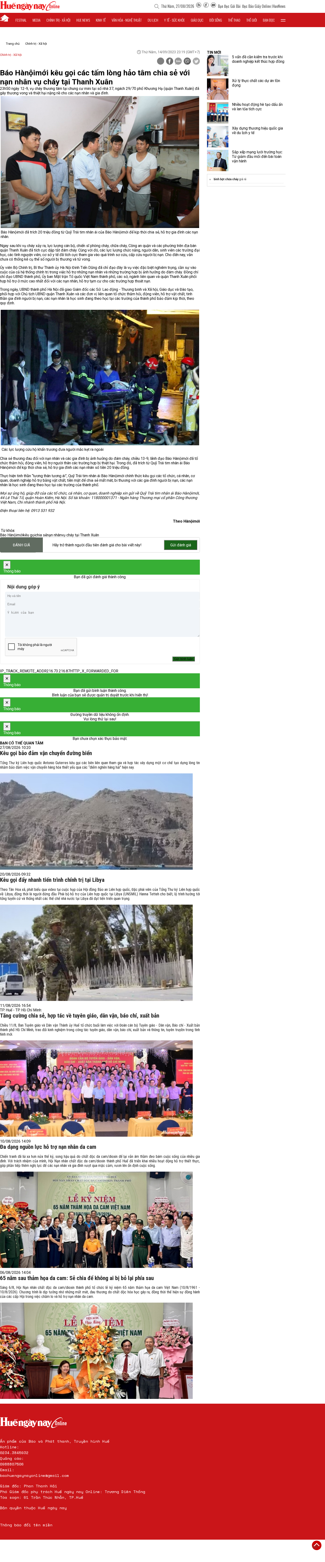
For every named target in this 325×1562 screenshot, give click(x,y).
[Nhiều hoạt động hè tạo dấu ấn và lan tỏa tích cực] (217, 113)
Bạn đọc (269, 20)
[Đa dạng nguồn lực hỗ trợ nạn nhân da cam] (96, 1220)
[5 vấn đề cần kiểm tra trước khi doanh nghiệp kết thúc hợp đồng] (217, 65)
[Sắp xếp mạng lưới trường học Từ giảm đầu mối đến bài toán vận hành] (217, 160)
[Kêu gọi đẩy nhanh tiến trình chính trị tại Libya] (96, 953)
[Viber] (187, 62)
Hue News (83, 20)
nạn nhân (54, 535)
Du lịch (153, 20)
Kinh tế (101, 20)
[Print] (160, 61)
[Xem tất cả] (283, 20)
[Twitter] (196, 62)
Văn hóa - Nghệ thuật (127, 20)
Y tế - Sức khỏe (174, 20)
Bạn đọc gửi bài (229, 6)
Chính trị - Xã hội (36, 43)
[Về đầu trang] (316, 1545)
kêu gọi (29, 535)
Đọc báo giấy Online (256, 6)
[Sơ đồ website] (199, 6)
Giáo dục (197, 20)
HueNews (279, 6)
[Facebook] (206, 6)
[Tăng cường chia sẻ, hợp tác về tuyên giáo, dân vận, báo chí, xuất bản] (96, 1088)
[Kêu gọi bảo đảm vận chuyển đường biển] (96, 821)
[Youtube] (213, 6)
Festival (21, 20)
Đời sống (215, 20)
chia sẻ (41, 535)
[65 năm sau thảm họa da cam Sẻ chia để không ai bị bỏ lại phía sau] (96, 1351)
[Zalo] (178, 62)
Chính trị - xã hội (58, 20)
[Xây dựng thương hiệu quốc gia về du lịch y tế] (217, 136)
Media (36, 20)
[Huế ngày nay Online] (29, 9)
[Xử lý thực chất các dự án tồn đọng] (217, 89)
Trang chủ (13, 43)
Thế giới (251, 20)
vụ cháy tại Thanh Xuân (80, 535)
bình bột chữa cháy (226, 179)
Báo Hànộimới (11, 535)
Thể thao (234, 20)
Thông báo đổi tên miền (26, 1525)
